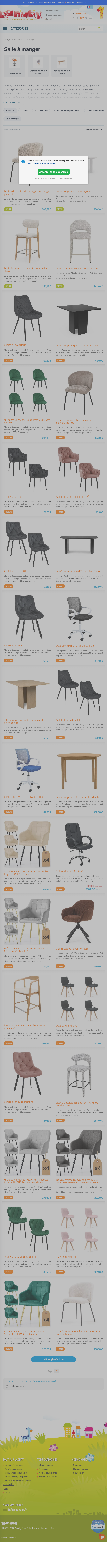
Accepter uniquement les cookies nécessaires (53, 178)
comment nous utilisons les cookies (41, 163)
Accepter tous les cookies (53, 172)
